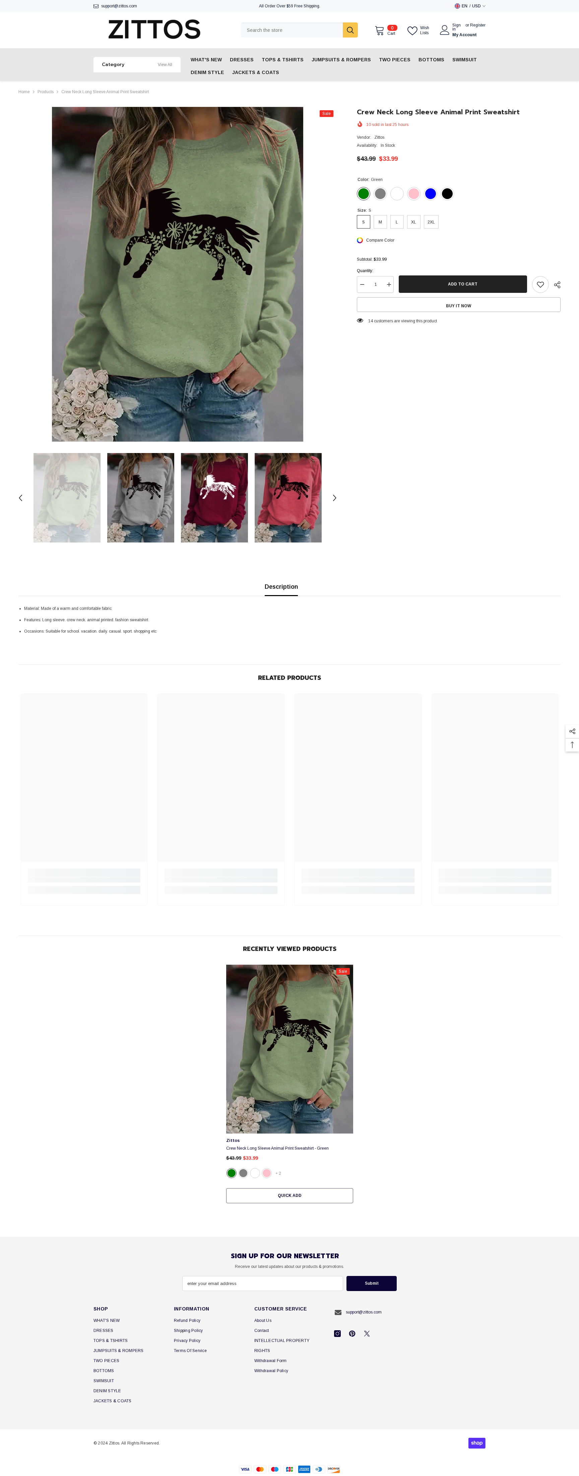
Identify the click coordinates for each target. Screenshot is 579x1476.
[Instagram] (337, 1334)
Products (46, 91)
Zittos (379, 137)
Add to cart (462, 284)
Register (478, 25)
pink (267, 1173)
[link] (84, 880)
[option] (177, 274)
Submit (372, 1283)
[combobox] (292, 30)
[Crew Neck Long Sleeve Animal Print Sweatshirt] (289, 1049)
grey (243, 1173)
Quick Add (290, 1195)
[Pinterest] (352, 1334)
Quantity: (365, 270)
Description (281, 586)
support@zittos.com (119, 6)
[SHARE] (555, 285)
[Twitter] (367, 1334)
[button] (20, 498)
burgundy (255, 1173)
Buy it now (458, 306)
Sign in (456, 27)
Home (24, 91)
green (232, 1173)
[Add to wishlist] (540, 284)
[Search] (299, 30)
